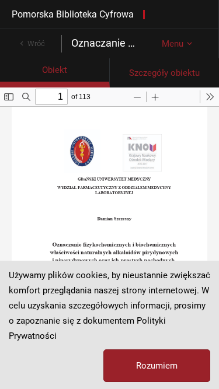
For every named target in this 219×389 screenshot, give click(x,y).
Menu (172, 43)
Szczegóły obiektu (164, 73)
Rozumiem (157, 365)
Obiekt (54, 70)
